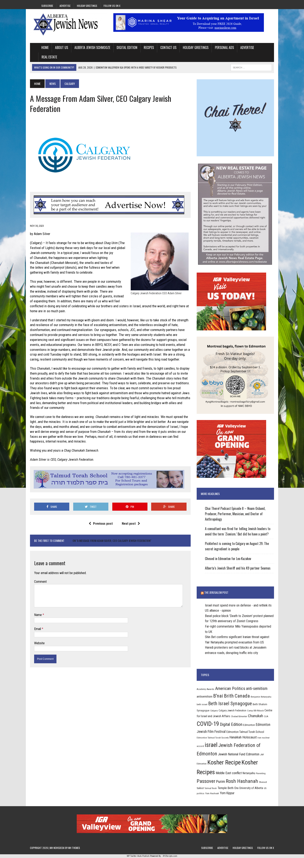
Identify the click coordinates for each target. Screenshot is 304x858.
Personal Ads (224, 47)
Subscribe (47, 5)
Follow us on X (112, 5)
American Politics (230, 688)
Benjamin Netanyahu (261, 696)
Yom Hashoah (212, 793)
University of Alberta (251, 788)
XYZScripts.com (170, 856)
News (52, 83)
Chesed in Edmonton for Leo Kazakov (228, 558)
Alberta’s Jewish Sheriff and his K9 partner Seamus (237, 568)
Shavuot (263, 782)
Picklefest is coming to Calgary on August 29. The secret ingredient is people (237, 546)
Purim (220, 781)
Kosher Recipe (224, 762)
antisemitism (204, 696)
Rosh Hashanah (242, 781)
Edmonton (249, 724)
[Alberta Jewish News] (68, 24)
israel (211, 744)
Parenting (261, 773)
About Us (61, 47)
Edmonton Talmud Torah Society (213, 737)
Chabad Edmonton (239, 716)
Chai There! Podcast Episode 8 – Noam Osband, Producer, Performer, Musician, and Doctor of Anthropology (235, 513)
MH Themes (74, 848)
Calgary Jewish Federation (232, 710)
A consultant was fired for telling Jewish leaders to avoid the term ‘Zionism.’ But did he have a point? (237, 531)
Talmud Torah (211, 788)
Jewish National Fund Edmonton (238, 754)
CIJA (266, 716)
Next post (129, 524)
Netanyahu (249, 773)
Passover (206, 781)
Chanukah (255, 715)
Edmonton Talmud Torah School (245, 731)
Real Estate (49, 57)
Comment (40, 582)
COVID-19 (208, 723)
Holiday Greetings (87, 5)
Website (39, 643)
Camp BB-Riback (255, 710)
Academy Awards (205, 689)
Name (38, 615)
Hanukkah (236, 737)
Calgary (214, 710)
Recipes (149, 47)
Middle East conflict (229, 773)
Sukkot (200, 788)
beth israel (202, 704)
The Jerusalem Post (216, 592)
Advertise (65, 5)
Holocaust (249, 737)
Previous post (103, 524)
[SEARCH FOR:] (251, 66)
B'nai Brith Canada (231, 696)
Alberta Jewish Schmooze (92, 47)
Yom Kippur (227, 793)
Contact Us (168, 47)
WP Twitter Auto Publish (138, 856)
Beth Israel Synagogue (230, 703)
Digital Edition (127, 47)
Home (45, 47)
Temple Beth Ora (228, 788)
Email (38, 629)
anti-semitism (256, 688)
